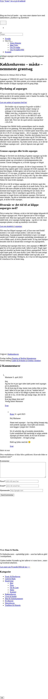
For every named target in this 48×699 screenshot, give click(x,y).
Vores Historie (15, 43)
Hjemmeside (5, 490)
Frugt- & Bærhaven (12, 576)
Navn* (2, 481)
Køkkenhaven (13, 354)
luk (2, 698)
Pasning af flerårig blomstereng (24, 358)
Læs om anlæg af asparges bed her (13, 102)
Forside (8, 39)
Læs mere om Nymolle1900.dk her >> (15, 567)
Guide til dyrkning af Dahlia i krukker (26, 361)
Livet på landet (10, 596)
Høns (12, 590)
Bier (11, 583)
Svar (6, 406)
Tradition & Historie (13, 605)
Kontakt (8, 52)
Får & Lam (14, 588)
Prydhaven (9, 601)
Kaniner (13, 592)
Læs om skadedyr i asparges (11, 226)
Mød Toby (14, 45)
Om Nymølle (15, 47)
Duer (12, 585)
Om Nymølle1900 (17, 50)
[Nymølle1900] (7, 11)
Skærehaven (10, 603)
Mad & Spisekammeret (14, 599)
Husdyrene (9, 581)
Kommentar (4, 461)
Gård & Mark (10, 579)
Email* (3, 486)
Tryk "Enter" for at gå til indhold (12, 1)
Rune (12, 414)
